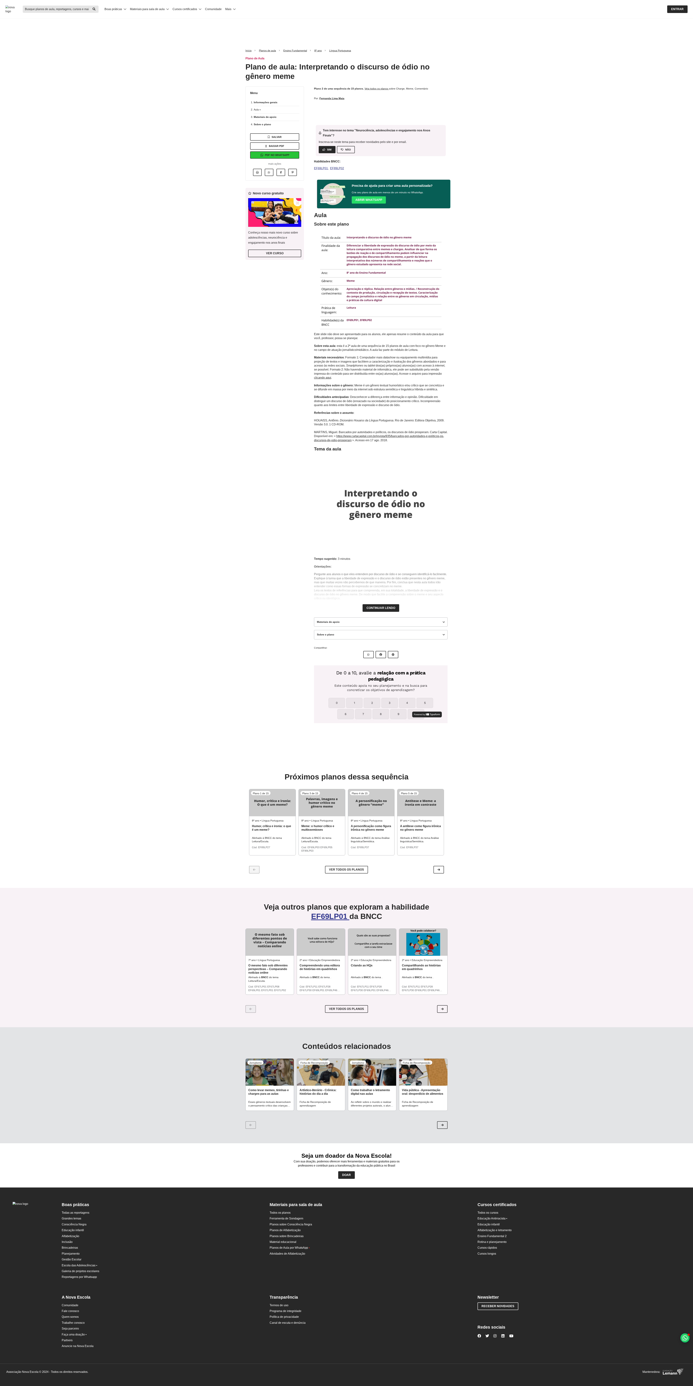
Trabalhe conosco (73, 1322)
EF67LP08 (273, 986)
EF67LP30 (306, 990)
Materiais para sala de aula (147, 9)
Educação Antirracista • (492, 1218)
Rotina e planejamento (492, 1241)
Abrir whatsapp (368, 199)
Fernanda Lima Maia (331, 98)
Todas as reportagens (75, 1212)
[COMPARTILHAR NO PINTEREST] (393, 654)
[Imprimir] (257, 172)
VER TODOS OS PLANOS (346, 1008)
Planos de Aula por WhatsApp (290, 1247)
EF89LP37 (363, 847)
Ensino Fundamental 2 (492, 1236)
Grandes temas (71, 1218)
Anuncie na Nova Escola (77, 1346)
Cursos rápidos (487, 1247)
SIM (329, 149)
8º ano (318, 50)
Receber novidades (497, 1306)
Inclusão (67, 1241)
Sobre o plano (262, 124)
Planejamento (71, 1253)
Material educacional (283, 1241)
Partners (67, 1340)
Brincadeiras (70, 1247)
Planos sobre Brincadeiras (287, 1236)
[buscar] (94, 9)
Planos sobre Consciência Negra (291, 1224)
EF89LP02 (337, 168)
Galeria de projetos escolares (80, 1271)
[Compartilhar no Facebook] (280, 172)
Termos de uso (279, 1305)
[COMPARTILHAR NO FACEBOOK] (381, 654)
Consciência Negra (74, 1224)
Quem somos (70, 1316)
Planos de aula (267, 50)
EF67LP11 (312, 986)
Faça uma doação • (74, 1334)
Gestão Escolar (71, 1259)
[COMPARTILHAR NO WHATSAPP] (368, 654)
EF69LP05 (326, 847)
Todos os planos (280, 1212)
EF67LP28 (324, 986)
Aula (257, 109)
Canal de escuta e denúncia (288, 1322)
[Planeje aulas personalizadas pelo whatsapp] (685, 1338)
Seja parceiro (70, 1328)
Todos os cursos (488, 1212)
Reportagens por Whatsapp (79, 1276)
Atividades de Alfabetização (287, 1253)
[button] (438, 869)
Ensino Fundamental (295, 50)
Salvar (277, 137)
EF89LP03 (307, 850)
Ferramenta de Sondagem (286, 1218)
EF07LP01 (267, 990)
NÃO (348, 149)
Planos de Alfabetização (285, 1230)
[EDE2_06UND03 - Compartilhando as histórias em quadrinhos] (423, 942)
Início (248, 50)
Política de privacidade (284, 1316)
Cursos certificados (185, 9)
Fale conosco (70, 1311)
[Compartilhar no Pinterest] (292, 172)
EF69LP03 (314, 847)
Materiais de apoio (265, 117)
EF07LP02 (280, 990)
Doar (346, 1174)
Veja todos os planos (377, 88)
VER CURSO (275, 253)
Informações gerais (265, 102)
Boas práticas (113, 9)
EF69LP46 (331, 990)
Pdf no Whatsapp (277, 155)
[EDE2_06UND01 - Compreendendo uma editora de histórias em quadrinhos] (321, 942)
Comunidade (213, 9)
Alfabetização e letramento (495, 1230)
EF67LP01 (260, 986)
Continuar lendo (381, 607)
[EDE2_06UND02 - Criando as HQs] (372, 942)
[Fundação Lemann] (673, 1372)
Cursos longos (487, 1253)
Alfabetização (70, 1236)
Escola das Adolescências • (79, 1265)
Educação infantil (73, 1230)
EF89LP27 (264, 847)
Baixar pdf (276, 146)
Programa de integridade (285, 1311)
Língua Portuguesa (340, 50)
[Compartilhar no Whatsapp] (269, 172)
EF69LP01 (321, 168)
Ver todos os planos (346, 869)
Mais (228, 9)
